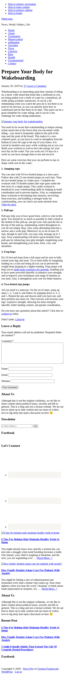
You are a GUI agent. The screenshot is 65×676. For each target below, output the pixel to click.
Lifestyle (19, 319)
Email (4, 374)
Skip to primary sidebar (20, 10)
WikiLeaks (7, 18)
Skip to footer (15, 13)
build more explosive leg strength (31, 269)
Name (4, 368)
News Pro (28, 668)
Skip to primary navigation (22, 4)
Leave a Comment (36, 86)
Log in (18, 671)
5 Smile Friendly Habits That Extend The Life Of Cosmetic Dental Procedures (29, 648)
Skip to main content (19, 7)
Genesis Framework (47, 668)
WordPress (7, 671)
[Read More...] (44, 558)
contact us (6, 313)
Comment (7, 341)
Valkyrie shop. (8, 204)
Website (5, 381)
